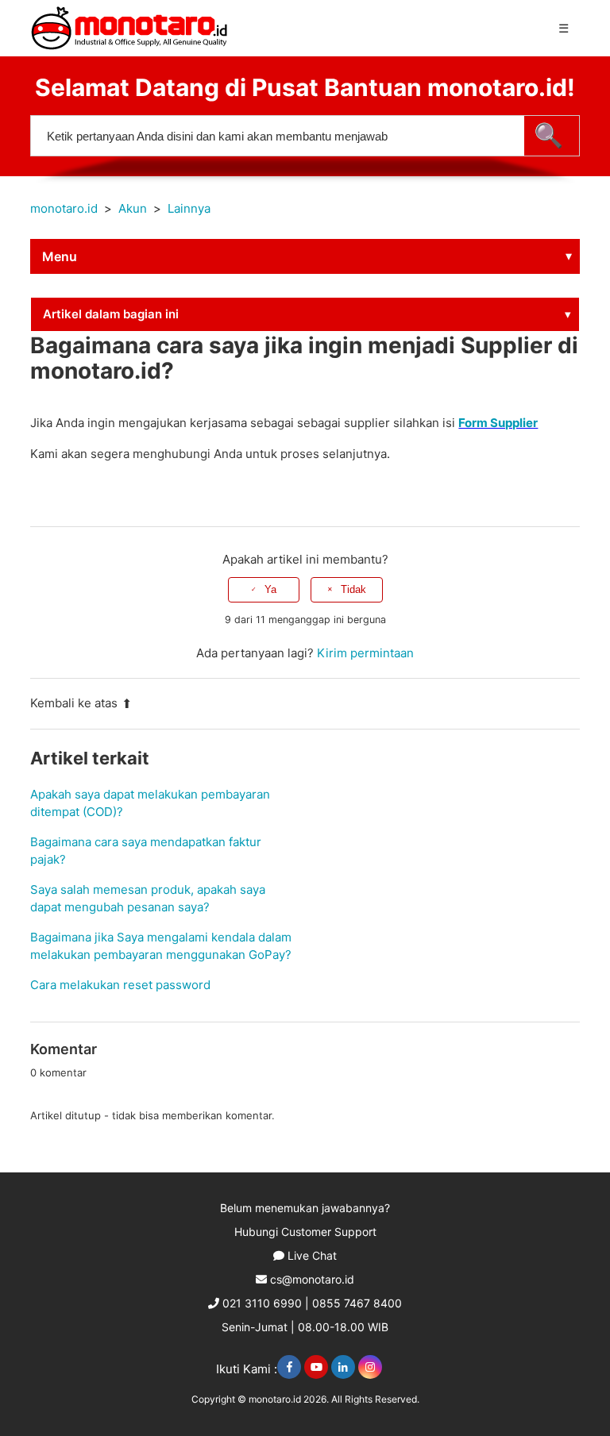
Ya (270, 589)
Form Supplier (498, 422)
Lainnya (189, 208)
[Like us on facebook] (289, 1367)
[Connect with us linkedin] (343, 1367)
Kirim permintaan (365, 652)
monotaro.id (64, 208)
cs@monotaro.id (312, 1279)
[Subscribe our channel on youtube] (316, 1367)
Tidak (353, 589)
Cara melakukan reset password (120, 984)
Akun (132, 208)
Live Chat (312, 1255)
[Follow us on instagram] (370, 1367)
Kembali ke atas (74, 702)
